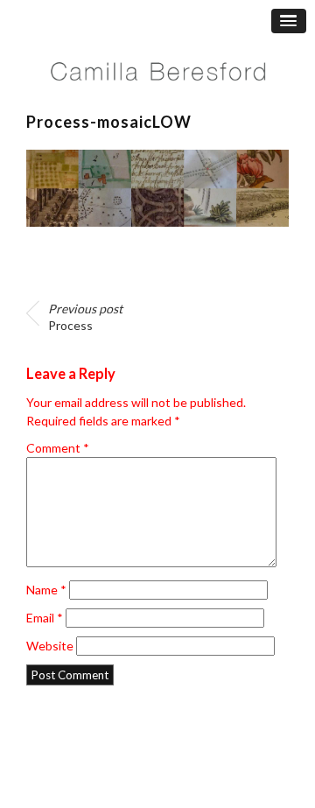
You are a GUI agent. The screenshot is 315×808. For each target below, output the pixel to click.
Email (44, 617)
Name (46, 589)
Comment (57, 447)
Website (50, 645)
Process (85, 317)
